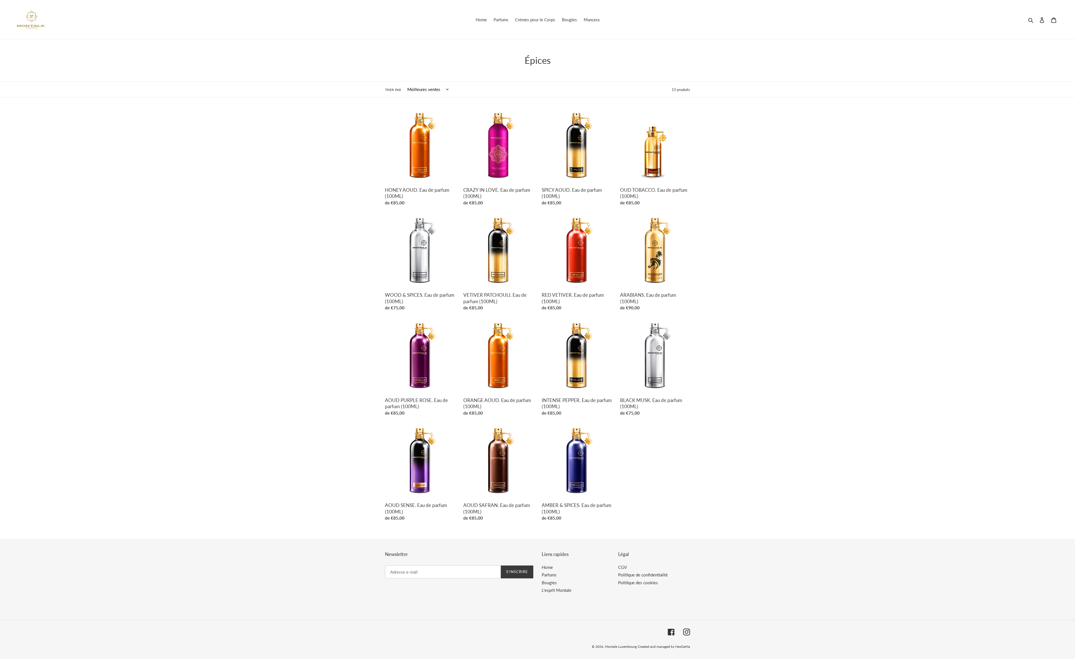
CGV (622, 567)
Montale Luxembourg (621, 646)
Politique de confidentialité (643, 574)
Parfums (549, 574)
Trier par (393, 90)
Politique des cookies (638, 582)
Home (547, 567)
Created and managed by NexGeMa (664, 646)
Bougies (549, 582)
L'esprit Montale (556, 590)
